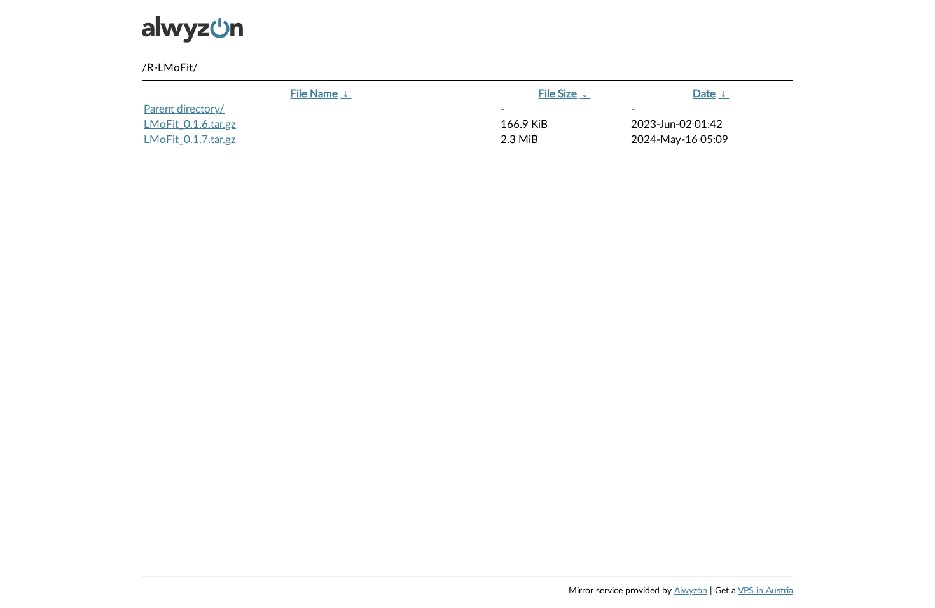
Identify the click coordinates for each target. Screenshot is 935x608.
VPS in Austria (765, 590)
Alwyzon (690, 590)
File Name (314, 93)
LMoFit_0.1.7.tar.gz (190, 139)
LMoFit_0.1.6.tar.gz (190, 124)
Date (704, 93)
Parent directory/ (184, 109)
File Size (557, 93)
